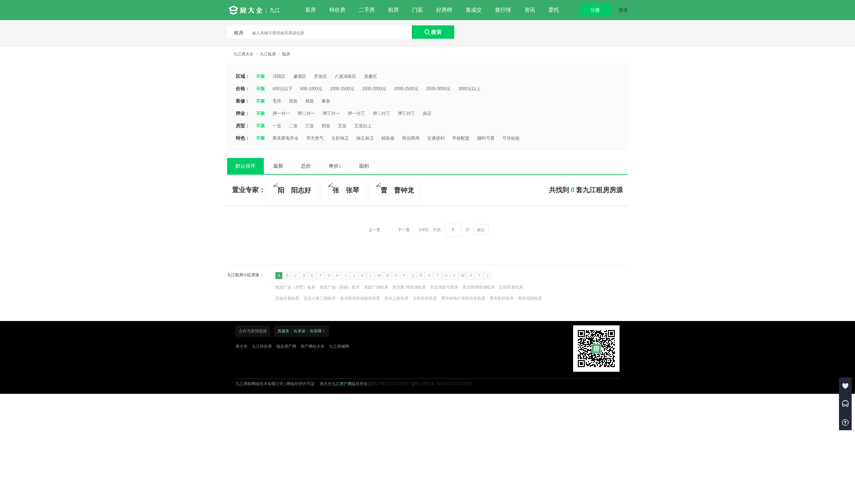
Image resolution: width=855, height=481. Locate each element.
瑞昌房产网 (286, 346)
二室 (293, 125)
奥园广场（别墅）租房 (295, 287)
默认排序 (245, 166)
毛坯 (277, 101)
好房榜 (444, 10)
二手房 (367, 10)
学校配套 (461, 138)
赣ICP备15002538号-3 (391, 383)
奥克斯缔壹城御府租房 (360, 298)
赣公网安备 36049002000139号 (444, 383)
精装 (309, 101)
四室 (326, 125)
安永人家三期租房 (320, 298)
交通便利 (436, 138)
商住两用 (410, 138)
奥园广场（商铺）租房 (340, 287)
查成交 (474, 10)
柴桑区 (370, 76)
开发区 (320, 76)
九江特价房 (262, 346)
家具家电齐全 (286, 138)
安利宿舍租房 (425, 298)
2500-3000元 (438, 88)
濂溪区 (299, 76)
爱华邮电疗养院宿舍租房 (463, 298)
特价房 (337, 10)
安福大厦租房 (287, 298)
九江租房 (268, 54)
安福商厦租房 (511, 287)
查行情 (503, 10)
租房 (393, 10)
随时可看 (486, 138)
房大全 (241, 346)
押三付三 (406, 113)
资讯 (529, 10)
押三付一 (331, 113)
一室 (277, 125)
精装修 (387, 138)
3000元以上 (469, 88)
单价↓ (335, 166)
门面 (417, 10)
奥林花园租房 (530, 298)
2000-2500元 (406, 88)
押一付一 (281, 113)
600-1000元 (311, 88)
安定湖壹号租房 (444, 287)
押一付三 (356, 113)
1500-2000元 (374, 88)
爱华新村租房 (502, 298)
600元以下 (283, 88)
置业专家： (249, 189)
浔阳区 (279, 76)
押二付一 (306, 113)
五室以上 (363, 125)
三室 (309, 125)
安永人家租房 (396, 298)
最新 (278, 166)
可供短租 (511, 138)
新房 (310, 10)
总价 (306, 166)
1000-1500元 (342, 88)
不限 (260, 76)
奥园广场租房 (376, 287)
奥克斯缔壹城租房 (479, 287)
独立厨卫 (365, 138)
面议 (427, 113)
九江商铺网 (339, 346)
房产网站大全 (313, 346)
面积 (364, 166)
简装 (293, 101)
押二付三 (381, 113)
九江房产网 (342, 383)
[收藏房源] (845, 386)
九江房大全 (243, 54)
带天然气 (315, 138)
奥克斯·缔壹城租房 (409, 287)
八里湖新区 (345, 76)
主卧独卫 (340, 138)
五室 (342, 125)
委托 (553, 10)
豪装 (326, 101)
